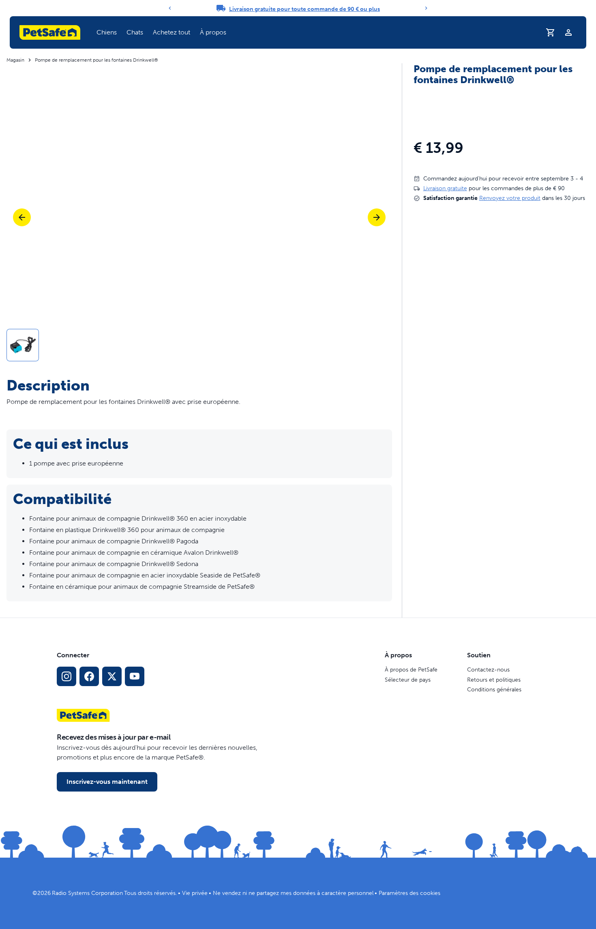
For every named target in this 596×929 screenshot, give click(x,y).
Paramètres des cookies (409, 893)
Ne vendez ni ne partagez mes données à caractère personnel (293, 893)
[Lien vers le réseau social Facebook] (89, 676)
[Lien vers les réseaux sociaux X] (112, 676)
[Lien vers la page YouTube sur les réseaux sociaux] (134, 676)
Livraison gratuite (445, 188)
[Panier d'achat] (550, 32)
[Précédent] (170, 8)
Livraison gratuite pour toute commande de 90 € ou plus (304, 9)
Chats (134, 32)
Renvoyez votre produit (509, 198)
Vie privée (195, 893)
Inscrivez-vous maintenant (107, 781)
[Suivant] (426, 8)
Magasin (15, 60)
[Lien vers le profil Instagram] (66, 676)
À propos (213, 32)
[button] (106, 32)
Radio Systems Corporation (87, 893)
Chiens (106, 32)
